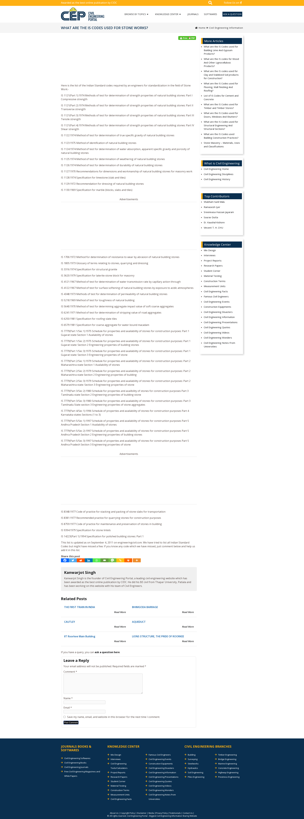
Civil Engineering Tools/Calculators (119, 765)
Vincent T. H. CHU (213, 227)
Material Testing (213, 275)
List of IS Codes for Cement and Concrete (221, 97)
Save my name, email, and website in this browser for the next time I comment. (113, 717)
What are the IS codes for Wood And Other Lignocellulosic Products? (221, 62)
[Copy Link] (120, 560)
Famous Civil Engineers (216, 296)
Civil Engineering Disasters (218, 312)
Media (151, 813)
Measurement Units (214, 286)
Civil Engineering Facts (216, 291)
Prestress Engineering (228, 776)
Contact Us (188, 813)
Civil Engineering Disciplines (218, 174)
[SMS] (112, 560)
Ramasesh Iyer (212, 207)
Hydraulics (193, 768)
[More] (136, 560)
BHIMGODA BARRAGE (145, 607)
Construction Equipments (217, 306)
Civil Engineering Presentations (221, 322)
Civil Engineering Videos (216, 332)
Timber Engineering (227, 754)
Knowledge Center (166, 14)
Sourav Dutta (211, 217)
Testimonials (175, 813)
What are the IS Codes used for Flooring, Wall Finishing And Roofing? (221, 87)
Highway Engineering (228, 772)
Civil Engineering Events (217, 301)
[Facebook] (65, 560)
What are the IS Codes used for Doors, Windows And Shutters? (221, 114)
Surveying (192, 759)
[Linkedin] (89, 560)
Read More (120, 612)
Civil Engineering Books (75, 762)
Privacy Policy (162, 813)
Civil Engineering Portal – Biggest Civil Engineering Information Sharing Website (162, 816)
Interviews (209, 255)
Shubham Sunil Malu (214, 201)
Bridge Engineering (227, 759)
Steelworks (193, 763)
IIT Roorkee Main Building (79, 636)
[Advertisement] (129, 63)
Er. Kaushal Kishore (214, 222)
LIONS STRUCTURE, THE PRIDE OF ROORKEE (158, 636)
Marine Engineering (227, 763)
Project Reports (213, 260)
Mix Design (210, 250)
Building (191, 754)
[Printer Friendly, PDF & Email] (187, 38)
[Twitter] (73, 560)
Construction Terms (214, 281)
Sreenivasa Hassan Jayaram (219, 212)
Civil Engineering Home (216, 168)
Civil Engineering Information (226, 27)
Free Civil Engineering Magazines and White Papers (82, 773)
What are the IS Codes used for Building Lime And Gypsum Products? (221, 50)
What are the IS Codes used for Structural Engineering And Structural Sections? (221, 125)
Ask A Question (232, 14)
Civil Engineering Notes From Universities (219, 344)
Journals (193, 14)
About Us (114, 813)
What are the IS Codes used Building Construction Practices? (221, 135)
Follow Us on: (232, 2)
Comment (70, 671)
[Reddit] (81, 560)
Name (68, 698)
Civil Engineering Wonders (218, 337)
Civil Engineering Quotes (217, 327)
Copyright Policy (127, 813)
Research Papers (213, 265)
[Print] (128, 560)
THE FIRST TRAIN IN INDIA (79, 607)
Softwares (210, 14)
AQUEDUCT (139, 622)
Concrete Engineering (228, 768)
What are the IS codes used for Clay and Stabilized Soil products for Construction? (221, 74)
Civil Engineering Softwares (77, 758)
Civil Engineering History (217, 179)
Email (67, 707)
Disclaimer (141, 813)
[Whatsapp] (97, 560)
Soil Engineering (195, 772)
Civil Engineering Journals (76, 767)
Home (202, 27)
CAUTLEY (69, 622)
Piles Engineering (196, 776)
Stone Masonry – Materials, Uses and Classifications (222, 144)
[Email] (104, 560)
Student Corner (212, 270)
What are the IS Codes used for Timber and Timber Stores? (221, 106)
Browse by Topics (135, 14)
